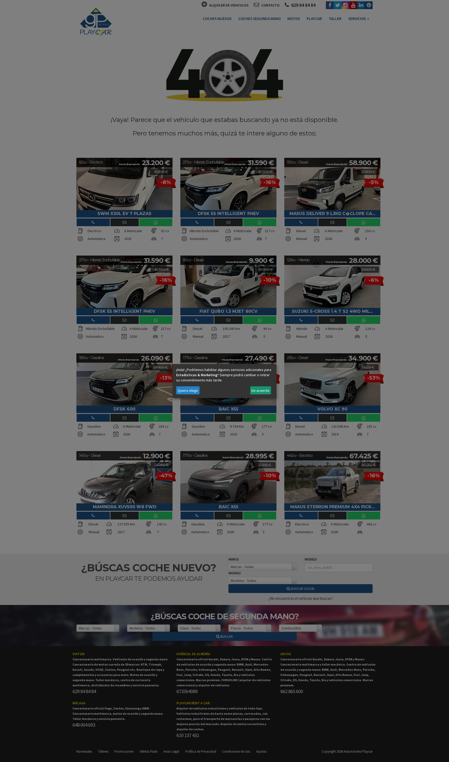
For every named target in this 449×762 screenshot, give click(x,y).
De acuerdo (260, 390)
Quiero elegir (188, 390)
